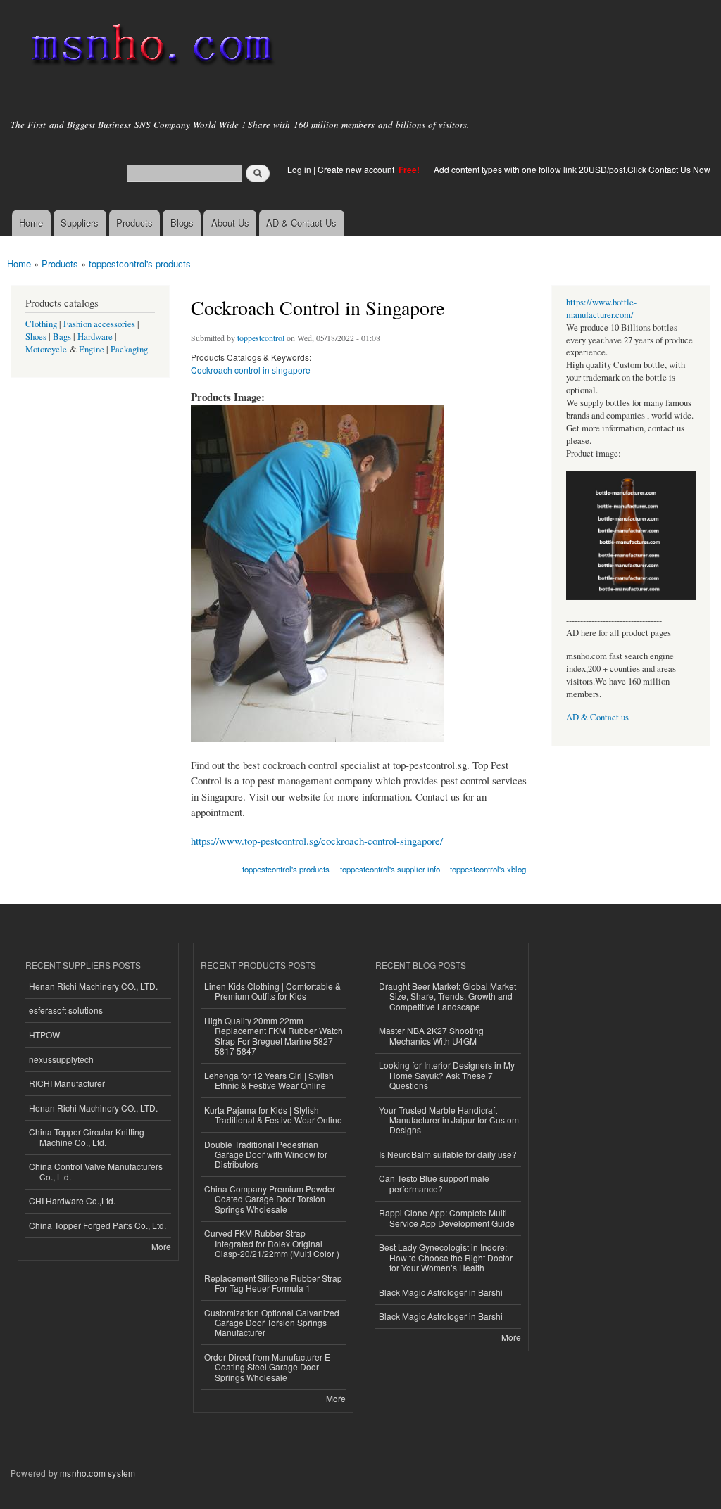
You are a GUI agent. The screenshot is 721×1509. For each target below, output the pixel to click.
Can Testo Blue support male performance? (434, 1183)
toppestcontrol (260, 337)
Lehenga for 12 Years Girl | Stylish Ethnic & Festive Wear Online (269, 1080)
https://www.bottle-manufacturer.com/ (601, 308)
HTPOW (44, 1034)
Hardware (95, 337)
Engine (91, 349)
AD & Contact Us (301, 222)
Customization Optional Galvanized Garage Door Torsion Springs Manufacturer (271, 1322)
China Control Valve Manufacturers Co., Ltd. (96, 1171)
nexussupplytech (61, 1059)
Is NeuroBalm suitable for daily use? (448, 1154)
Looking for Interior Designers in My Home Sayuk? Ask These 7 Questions (447, 1075)
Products (134, 222)
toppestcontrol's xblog (488, 868)
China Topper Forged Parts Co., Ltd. (97, 1225)
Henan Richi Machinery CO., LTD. (93, 986)
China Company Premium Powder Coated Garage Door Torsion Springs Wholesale (269, 1199)
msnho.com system (97, 1473)
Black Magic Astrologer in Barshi (441, 1292)
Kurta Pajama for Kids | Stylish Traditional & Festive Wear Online (273, 1115)
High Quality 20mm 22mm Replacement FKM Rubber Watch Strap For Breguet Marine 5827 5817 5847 (273, 1035)
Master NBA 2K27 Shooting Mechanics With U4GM (431, 1035)
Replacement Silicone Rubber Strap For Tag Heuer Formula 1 (273, 1283)
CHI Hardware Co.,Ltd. (72, 1200)
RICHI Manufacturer (67, 1083)
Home (31, 222)
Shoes (35, 337)
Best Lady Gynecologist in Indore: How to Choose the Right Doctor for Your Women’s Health (446, 1257)
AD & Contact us (597, 717)
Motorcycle (46, 349)
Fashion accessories (99, 324)
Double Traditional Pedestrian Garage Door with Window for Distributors (265, 1154)
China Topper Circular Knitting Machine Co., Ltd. (86, 1136)
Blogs (182, 222)
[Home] (149, 47)
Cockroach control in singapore (251, 370)
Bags (62, 337)
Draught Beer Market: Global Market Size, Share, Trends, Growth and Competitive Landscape (447, 996)
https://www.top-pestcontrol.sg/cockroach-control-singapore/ (317, 841)
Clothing (41, 324)
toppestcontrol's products (140, 263)
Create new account (357, 169)
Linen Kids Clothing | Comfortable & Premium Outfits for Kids (272, 991)
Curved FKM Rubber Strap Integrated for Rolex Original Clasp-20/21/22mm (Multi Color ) (271, 1243)
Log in (299, 169)
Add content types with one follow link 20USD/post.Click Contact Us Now (572, 169)
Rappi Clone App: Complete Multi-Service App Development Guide (447, 1217)
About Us (230, 222)
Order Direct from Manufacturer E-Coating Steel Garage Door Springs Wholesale (268, 1367)
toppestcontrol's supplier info (390, 868)
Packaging (129, 349)
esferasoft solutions (66, 1010)
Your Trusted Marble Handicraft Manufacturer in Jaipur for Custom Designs (449, 1120)
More (161, 1246)
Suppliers (80, 222)
